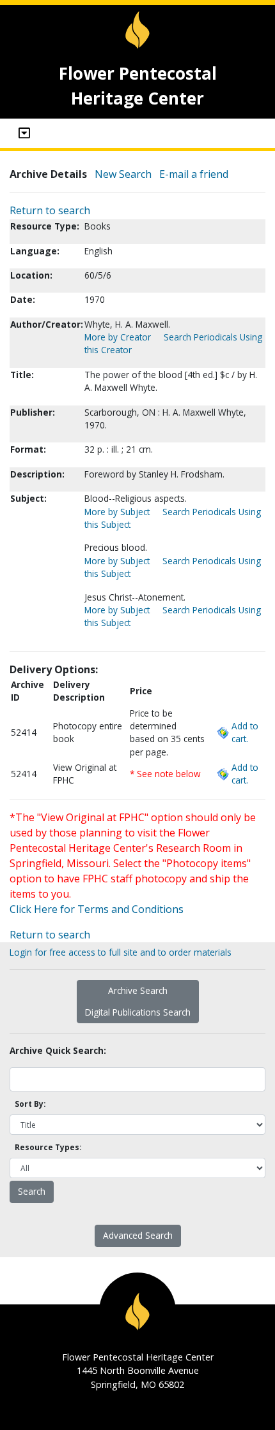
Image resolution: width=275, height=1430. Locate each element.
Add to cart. (245, 732)
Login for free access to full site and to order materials (121, 952)
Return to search (50, 210)
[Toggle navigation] (24, 133)
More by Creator (117, 337)
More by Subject (117, 512)
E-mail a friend (193, 174)
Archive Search (138, 990)
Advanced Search (138, 1235)
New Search (123, 174)
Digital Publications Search (138, 1012)
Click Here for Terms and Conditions (97, 909)
